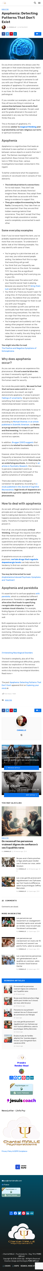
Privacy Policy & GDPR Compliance (14, 1151)
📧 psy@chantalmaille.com (12, 1181)
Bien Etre (5, 9)
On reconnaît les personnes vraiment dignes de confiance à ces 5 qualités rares (20, 844)
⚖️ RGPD (15, 1266)
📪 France (5, 1185)
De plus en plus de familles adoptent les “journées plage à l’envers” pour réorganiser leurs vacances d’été (25, 1039)
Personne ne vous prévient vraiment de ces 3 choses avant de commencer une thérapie (26, 1012)
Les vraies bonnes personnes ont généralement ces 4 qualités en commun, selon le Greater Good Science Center (29, 961)
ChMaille (12, 27)
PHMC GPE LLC (33, 1261)
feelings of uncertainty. (12, 398)
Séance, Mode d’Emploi (31, 1266)
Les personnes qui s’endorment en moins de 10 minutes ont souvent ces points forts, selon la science (29, 942)
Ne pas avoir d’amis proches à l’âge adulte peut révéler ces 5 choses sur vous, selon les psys (29, 862)
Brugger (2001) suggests (22, 442)
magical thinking (28, 127)
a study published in (20, 487)
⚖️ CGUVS (6, 1266)
